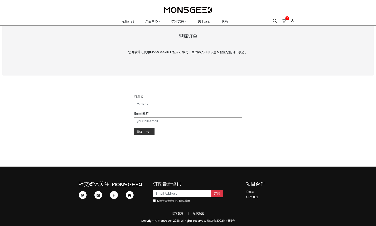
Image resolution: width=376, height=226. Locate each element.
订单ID (139, 96)
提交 (140, 131)
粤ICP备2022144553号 (221, 221)
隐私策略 (184, 201)
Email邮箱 (141, 113)
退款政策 (198, 213)
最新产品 (128, 21)
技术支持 (178, 21)
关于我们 (204, 21)
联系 (224, 21)
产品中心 (151, 21)
